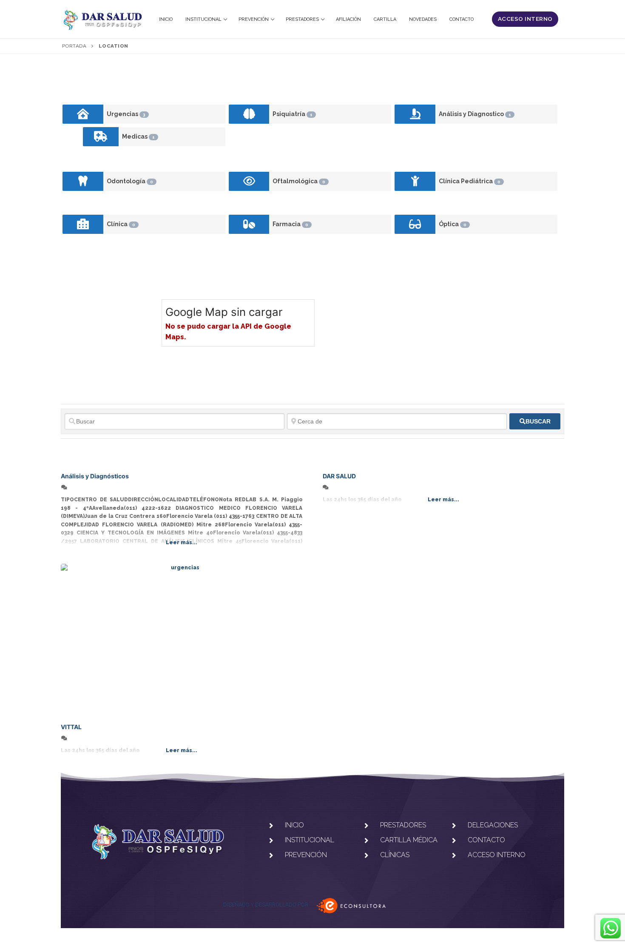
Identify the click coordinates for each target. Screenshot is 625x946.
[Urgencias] (82, 114)
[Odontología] (82, 181)
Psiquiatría (292, 114)
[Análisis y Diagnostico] (415, 114)
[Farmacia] (249, 224)
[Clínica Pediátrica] (415, 181)
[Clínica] (82, 224)
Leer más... (181, 542)
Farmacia (290, 224)
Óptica (452, 224)
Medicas (138, 136)
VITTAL (71, 726)
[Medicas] (101, 136)
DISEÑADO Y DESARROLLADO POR (265, 904)
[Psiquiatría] (249, 114)
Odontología (130, 181)
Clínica (121, 224)
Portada (74, 46)
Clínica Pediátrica (469, 181)
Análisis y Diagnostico (475, 114)
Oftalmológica (299, 181)
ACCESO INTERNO (525, 18)
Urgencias (126, 114)
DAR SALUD (339, 476)
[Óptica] (415, 224)
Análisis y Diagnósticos (95, 476)
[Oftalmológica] (249, 181)
